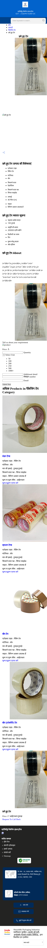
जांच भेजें (25, 905)
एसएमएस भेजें (25, 911)
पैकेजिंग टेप (12, 30)
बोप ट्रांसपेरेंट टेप (9, 722)
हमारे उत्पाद (8, 849)
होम (9, 25)
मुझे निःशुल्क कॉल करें (25, 920)
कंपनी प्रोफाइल (9, 845)
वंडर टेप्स (6, 456)
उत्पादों (10, 27)
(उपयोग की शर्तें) (33, 932)
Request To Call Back (11, 819)
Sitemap (7, 856)
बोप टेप (5, 633)
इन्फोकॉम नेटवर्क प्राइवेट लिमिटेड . (26, 935)
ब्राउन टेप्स (7, 545)
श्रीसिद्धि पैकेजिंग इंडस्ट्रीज (25, 12)
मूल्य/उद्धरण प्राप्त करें (10, 483)
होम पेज (6, 842)
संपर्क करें (7, 852)
